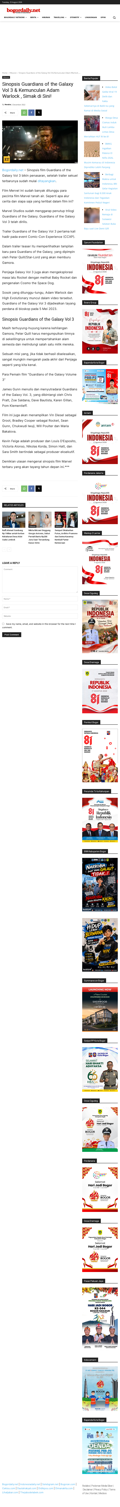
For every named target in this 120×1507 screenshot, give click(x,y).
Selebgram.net (50, 1484)
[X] (38, 113)
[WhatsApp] (24, 113)
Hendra (8, 104)
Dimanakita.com (64, 1488)
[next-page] (9, 550)
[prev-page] (4, 550)
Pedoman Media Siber (101, 1485)
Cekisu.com (8, 1488)
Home (5, 73)
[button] (114, 17)
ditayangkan (47, 181)
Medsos (103, 1493)
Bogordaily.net (12, 170)
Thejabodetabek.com (31, 1492)
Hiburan (13, 73)
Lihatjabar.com (10, 1492)
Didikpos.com (45, 1488)
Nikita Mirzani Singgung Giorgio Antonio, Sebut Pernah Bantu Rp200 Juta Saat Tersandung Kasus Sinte (39, 536)
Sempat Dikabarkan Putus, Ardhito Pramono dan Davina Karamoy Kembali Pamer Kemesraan (66, 536)
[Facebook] (31, 113)
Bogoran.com (67, 1484)
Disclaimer (88, 1489)
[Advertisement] (60, 44)
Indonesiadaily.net (30, 1484)
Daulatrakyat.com (26, 1488)
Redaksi (86, 1485)
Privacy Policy (101, 1489)
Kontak (93, 1493)
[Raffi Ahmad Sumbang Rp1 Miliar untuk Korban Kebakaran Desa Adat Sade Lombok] (13, 520)
